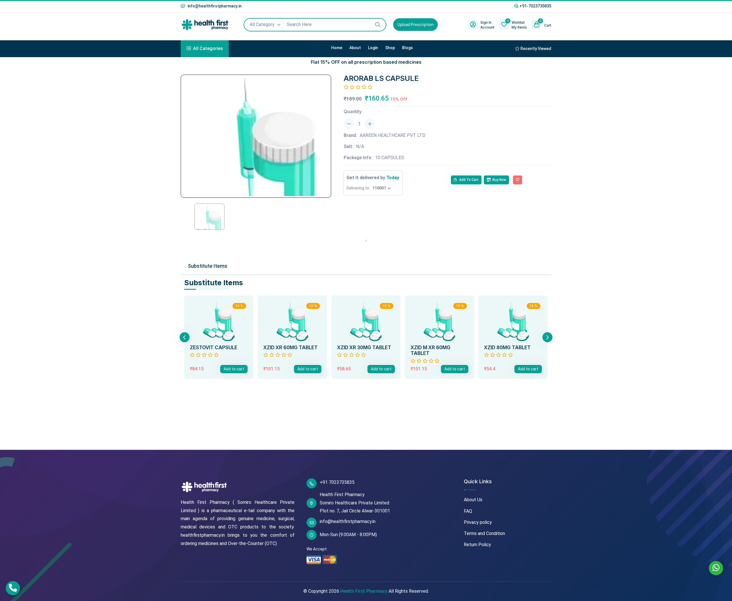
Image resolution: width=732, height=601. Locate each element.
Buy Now (499, 180)
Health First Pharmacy (363, 591)
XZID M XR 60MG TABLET (430, 350)
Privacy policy (478, 522)
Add (234, 369)
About (355, 47)
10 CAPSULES (389, 157)
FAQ (468, 511)
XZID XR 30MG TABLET (364, 347)
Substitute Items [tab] (207, 266)
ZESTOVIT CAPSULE (213, 347)
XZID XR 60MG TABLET (290, 347)
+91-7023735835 (535, 6)
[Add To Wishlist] (517, 180)
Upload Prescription (415, 24)
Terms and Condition (484, 533)
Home (336, 47)
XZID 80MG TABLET (507, 347)
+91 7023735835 (337, 482)
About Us (473, 499)
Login (373, 47)
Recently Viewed (535, 48)
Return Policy (477, 544)
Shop (390, 47)
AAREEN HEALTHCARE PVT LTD (392, 135)
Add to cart (468, 180)
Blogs (407, 47)
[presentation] (185, 337)
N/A (360, 146)
